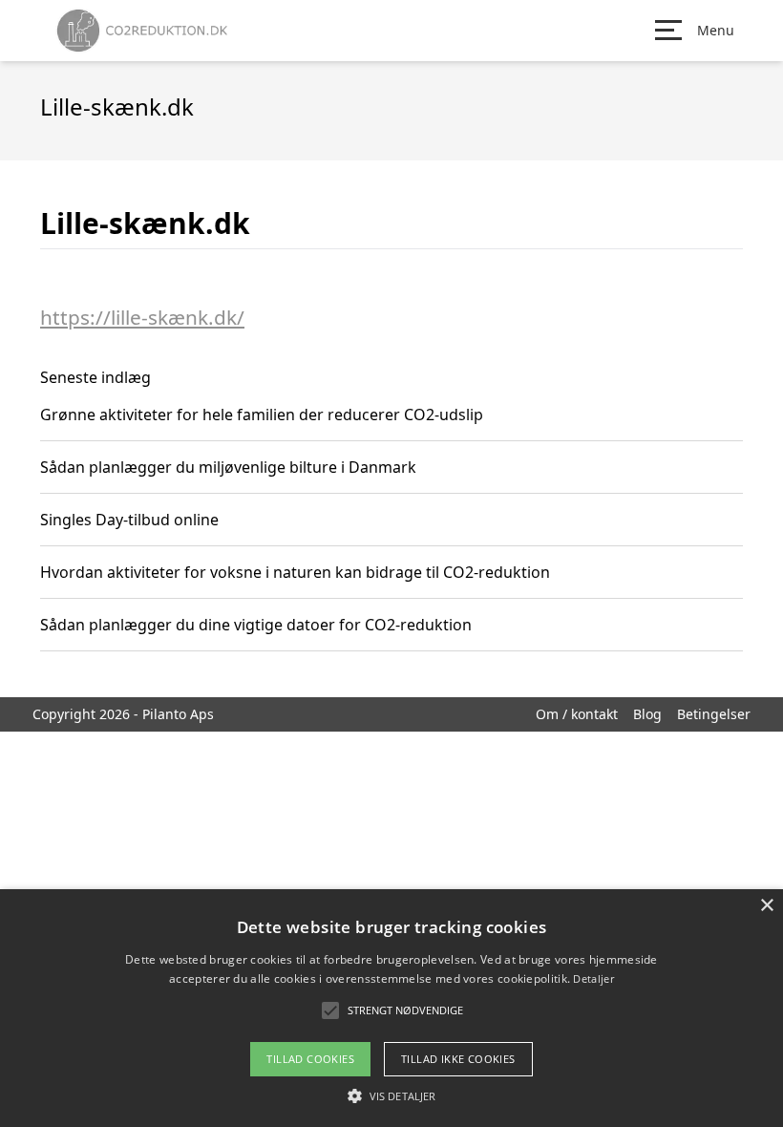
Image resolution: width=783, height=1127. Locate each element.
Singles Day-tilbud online (129, 519)
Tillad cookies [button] (310, 1059)
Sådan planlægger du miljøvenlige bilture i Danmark (228, 467)
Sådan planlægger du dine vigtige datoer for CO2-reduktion (256, 624)
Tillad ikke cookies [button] (458, 1059)
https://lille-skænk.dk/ (142, 317)
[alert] (391, 1008)
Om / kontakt (577, 714)
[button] (391, 1095)
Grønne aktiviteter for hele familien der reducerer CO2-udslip (261, 414)
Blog (647, 714)
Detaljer (593, 978)
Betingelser (714, 714)
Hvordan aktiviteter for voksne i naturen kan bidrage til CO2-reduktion (295, 572)
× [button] (766, 906)
